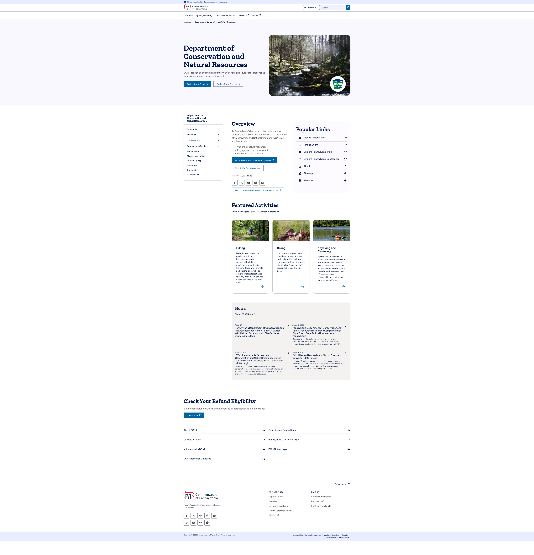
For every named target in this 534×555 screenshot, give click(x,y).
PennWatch (316, 501)
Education (191, 134)
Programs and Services (197, 146)
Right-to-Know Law (320, 506)
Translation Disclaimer (332, 535)
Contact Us (192, 170)
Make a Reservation (196, 156)
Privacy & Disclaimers (313, 535)
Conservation (193, 140)
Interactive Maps (194, 160)
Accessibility (298, 535)
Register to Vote (276, 496)
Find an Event (193, 151)
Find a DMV (274, 501)
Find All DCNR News (244, 314)
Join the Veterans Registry (280, 510)
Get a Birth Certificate (278, 506)
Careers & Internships (321, 496)
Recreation (192, 129)
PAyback (273, 515)
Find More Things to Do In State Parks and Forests (254, 211)
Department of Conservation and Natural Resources (197, 118)
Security (345, 535)
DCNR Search (193, 174)
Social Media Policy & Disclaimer (337, 537)
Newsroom (192, 165)
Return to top (341, 484)
